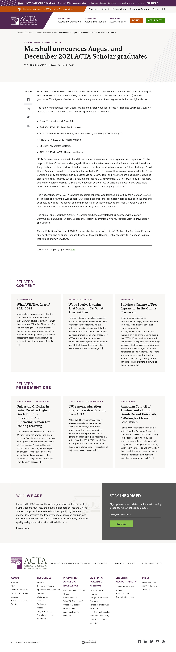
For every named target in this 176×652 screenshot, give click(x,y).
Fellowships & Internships (22, 600)
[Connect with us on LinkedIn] (145, 641)
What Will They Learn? (73, 601)
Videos (40, 608)
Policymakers (119, 9)
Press (155, 9)
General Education (43, 32)
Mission (14, 582)
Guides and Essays (45, 586)
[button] (69, 20)
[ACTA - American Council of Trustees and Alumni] (27, 20)
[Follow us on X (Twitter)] (151, 641)
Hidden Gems (69, 608)
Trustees (93, 9)
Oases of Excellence (72, 605)
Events (14, 604)
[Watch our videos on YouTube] (157, 641)
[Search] (163, 9)
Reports (40, 582)
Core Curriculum (24, 300)
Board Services (122, 593)
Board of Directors (19, 590)
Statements (42, 597)
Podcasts (73, 300)
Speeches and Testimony (48, 590)
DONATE (136, 20)
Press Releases (149, 582)
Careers (14, 597)
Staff (13, 586)
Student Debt (86, 300)
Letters (40, 600)
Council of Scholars (19, 593)
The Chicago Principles (100, 612)
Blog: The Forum (44, 611)
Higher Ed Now (59, 9)
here (73, 249)
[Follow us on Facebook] (139, 641)
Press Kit (146, 590)
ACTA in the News (24, 402)
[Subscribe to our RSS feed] (163, 641)
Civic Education (70, 597)
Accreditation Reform (125, 597)
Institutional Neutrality (99, 616)
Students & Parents (139, 9)
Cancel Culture (128, 300)
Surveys (40, 593)
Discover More (22, 528)
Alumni (105, 9)
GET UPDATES (155, 20)
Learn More (152, 3)
